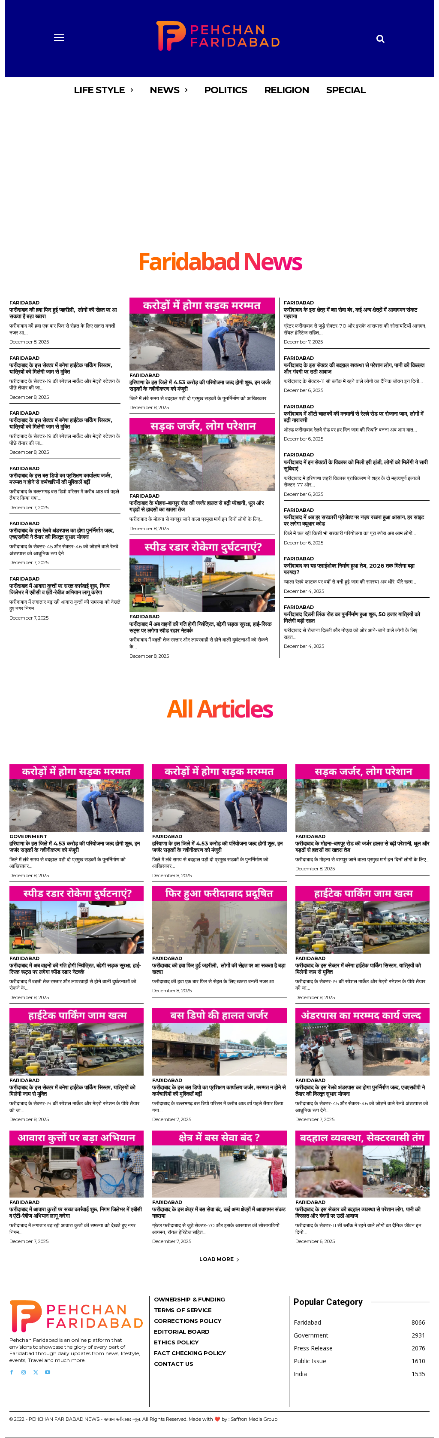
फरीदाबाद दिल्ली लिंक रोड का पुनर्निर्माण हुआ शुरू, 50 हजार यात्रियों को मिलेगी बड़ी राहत (352, 617)
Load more (216, 1259)
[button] (380, 38)
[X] (35, 1373)
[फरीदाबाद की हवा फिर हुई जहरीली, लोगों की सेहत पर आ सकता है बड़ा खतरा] (219, 920)
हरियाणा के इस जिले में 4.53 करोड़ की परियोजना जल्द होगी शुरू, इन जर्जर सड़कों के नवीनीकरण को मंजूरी (200, 385)
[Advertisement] (219, 185)
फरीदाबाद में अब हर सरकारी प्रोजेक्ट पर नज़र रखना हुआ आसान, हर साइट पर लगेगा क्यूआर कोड (354, 520)
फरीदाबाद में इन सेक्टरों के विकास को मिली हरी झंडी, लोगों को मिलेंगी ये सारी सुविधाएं (356, 465)
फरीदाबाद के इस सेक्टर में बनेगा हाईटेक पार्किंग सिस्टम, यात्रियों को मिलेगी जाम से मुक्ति (60, 368)
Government (28, 836)
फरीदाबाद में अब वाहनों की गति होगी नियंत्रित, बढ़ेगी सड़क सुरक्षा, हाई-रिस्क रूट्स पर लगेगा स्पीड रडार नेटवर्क (200, 627)
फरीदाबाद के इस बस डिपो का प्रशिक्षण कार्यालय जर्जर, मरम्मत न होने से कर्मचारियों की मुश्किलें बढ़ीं (60, 478)
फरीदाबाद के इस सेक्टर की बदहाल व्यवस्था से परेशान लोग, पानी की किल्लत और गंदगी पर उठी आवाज (354, 368)
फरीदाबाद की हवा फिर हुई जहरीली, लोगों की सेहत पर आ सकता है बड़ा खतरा (63, 312)
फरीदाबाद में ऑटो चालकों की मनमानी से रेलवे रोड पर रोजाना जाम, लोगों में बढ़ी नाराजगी (353, 416)
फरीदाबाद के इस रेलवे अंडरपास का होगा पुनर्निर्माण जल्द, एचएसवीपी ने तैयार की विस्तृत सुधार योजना (61, 533)
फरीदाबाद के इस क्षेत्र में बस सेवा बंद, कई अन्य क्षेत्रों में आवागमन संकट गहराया (350, 312)
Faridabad (24, 303)
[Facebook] (11, 1373)
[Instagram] (23, 1373)
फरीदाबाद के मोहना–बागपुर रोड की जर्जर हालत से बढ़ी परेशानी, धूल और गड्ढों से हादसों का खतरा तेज (196, 506)
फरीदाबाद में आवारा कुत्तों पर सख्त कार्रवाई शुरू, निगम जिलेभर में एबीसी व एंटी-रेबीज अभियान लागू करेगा (59, 589)
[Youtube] (47, 1373)
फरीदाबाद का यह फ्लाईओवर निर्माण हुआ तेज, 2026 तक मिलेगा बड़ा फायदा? (349, 568)
